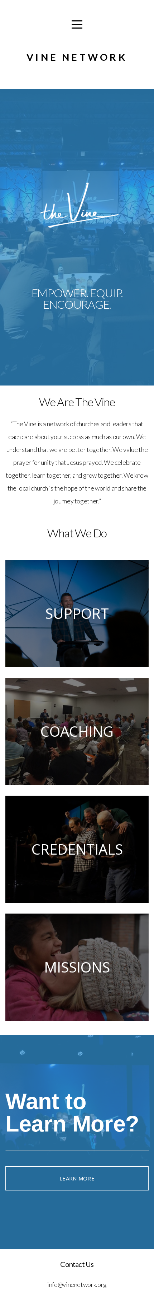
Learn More (77, 1178)
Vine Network (77, 57)
